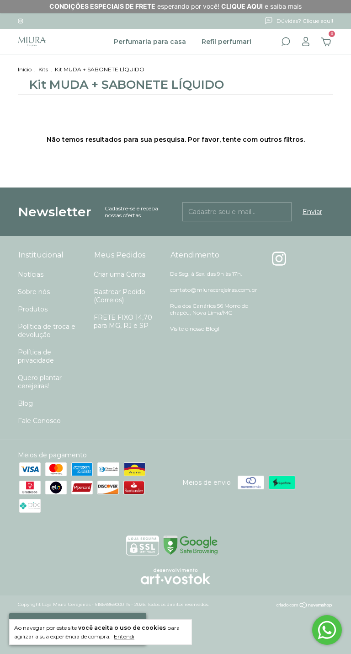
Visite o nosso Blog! (194, 328)
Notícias (30, 274)
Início (25, 69)
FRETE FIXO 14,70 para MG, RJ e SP (123, 321)
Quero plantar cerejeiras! (40, 382)
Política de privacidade (36, 356)
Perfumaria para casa (150, 42)
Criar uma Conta (119, 274)
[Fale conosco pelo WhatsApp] (327, 630)
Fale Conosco (39, 421)
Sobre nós (34, 292)
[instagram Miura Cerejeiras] (20, 20)
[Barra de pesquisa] (286, 43)
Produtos (33, 309)
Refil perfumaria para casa (246, 42)
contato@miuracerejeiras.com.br (213, 289)
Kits (43, 69)
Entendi (124, 636)
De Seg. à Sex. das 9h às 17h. (206, 273)
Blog (25, 403)
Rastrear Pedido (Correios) (119, 296)
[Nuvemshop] (304, 605)
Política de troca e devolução (46, 330)
